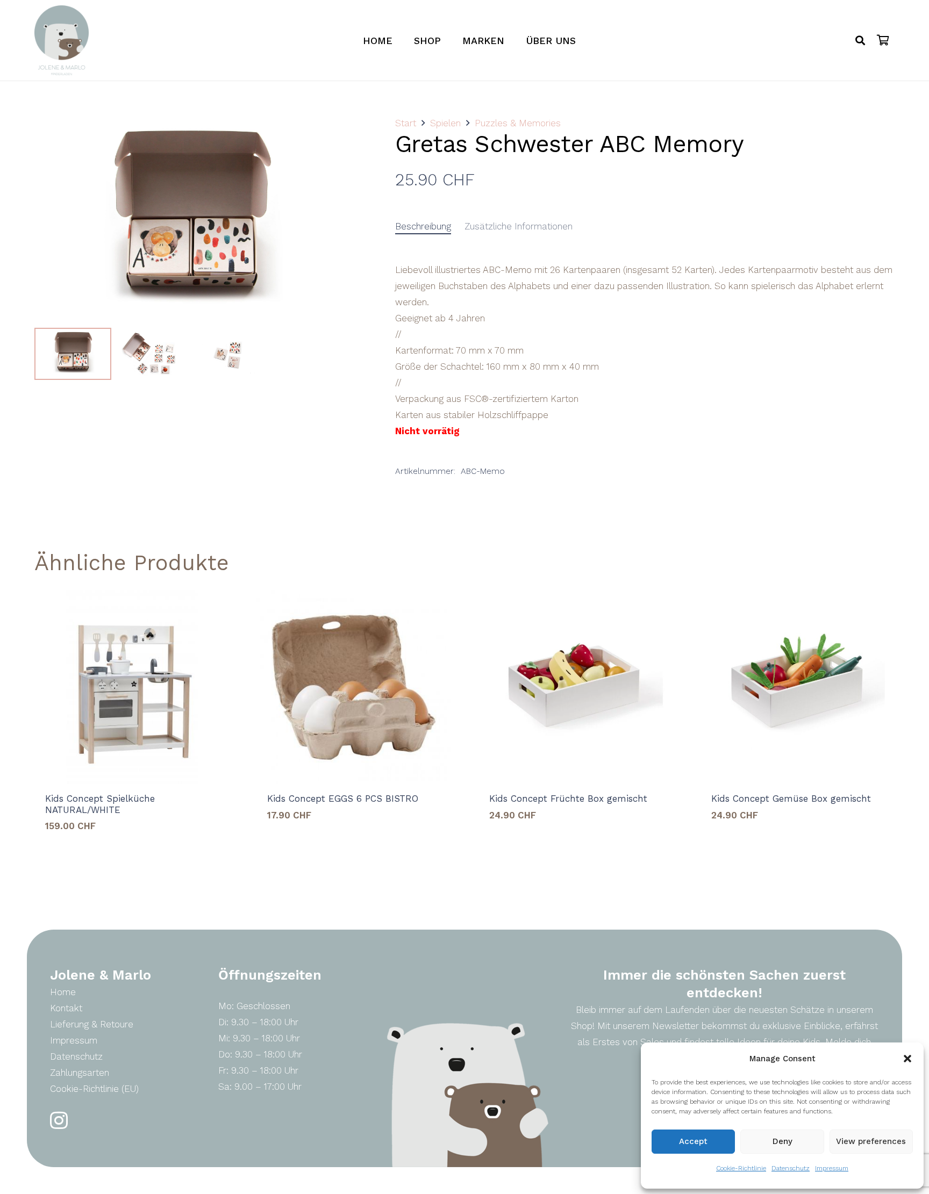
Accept (693, 1141)
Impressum (831, 1168)
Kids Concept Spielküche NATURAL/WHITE (100, 804)
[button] (907, 1058)
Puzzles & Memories (518, 123)
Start (405, 123)
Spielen (445, 123)
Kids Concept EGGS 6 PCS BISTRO (342, 798)
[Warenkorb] (883, 40)
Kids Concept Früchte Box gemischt (568, 798)
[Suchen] (860, 40)
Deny (782, 1141)
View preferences (871, 1141)
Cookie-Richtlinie (741, 1168)
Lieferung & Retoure (91, 1024)
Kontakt (66, 1008)
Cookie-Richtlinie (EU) (94, 1088)
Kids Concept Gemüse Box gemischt (791, 798)
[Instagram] (59, 1121)
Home (63, 992)
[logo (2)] (61, 40)
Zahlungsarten (79, 1072)
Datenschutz (790, 1168)
